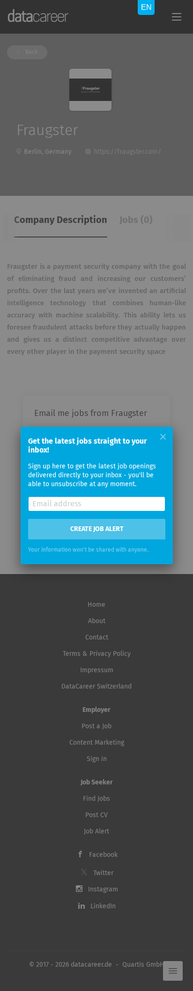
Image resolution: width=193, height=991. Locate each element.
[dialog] (96, 495)
